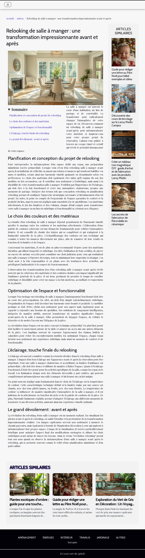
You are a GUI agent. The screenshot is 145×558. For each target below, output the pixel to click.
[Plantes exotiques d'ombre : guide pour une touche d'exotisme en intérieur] (29, 484)
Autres (20, 18)
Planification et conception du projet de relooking (35, 115)
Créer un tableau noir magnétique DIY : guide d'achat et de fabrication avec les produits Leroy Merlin (122, 170)
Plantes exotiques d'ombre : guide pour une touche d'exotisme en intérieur (29, 504)
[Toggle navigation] (7, 4)
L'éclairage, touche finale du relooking (29, 133)
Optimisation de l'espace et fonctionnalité (30, 127)
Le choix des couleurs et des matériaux (29, 121)
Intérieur (66, 537)
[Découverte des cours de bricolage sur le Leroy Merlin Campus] (123, 98)
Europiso (72, 542)
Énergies (48, 537)
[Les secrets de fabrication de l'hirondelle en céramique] (123, 196)
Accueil (10, 18)
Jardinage (103, 537)
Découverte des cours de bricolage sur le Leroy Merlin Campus (122, 120)
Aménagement (27, 537)
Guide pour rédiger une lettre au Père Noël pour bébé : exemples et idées (122, 74)
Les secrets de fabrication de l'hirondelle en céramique (120, 219)
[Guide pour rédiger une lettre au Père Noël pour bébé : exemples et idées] (123, 51)
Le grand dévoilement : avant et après (29, 139)
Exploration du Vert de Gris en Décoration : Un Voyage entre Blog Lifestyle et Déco (115, 504)
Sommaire (19, 109)
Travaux (84, 537)
